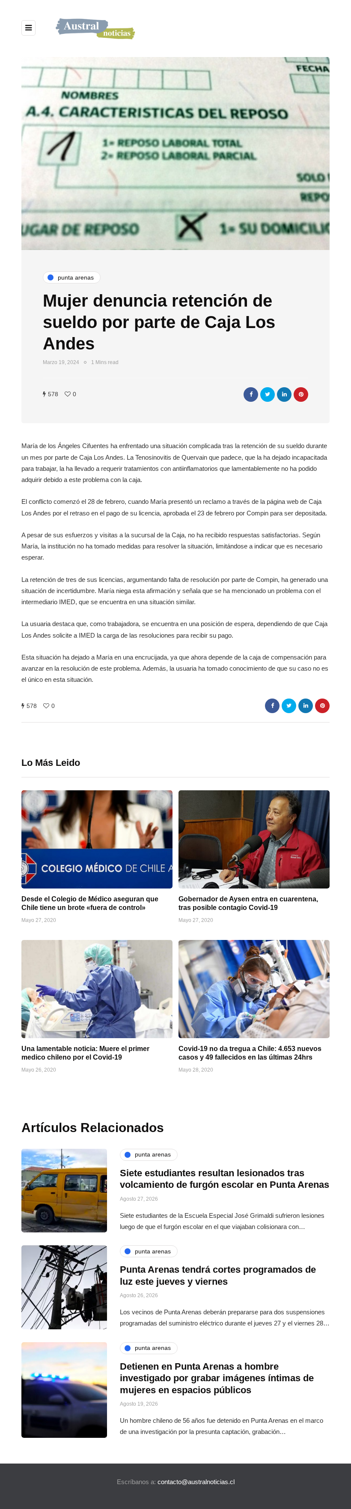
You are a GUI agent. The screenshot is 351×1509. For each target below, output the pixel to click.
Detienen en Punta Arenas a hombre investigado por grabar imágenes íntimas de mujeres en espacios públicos (217, 1378)
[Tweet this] (267, 394)
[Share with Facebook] (251, 394)
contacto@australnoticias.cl (196, 1481)
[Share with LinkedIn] (284, 394)
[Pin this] (301, 394)
